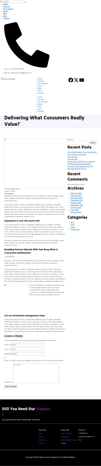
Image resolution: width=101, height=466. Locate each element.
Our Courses (8, 9)
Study (73, 227)
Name (7, 345)
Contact (6, 18)
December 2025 (77, 198)
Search (70, 139)
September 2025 (77, 205)
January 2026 (76, 196)
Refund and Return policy (68, 440)
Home (5, 4)
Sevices (41, 443)
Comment (8, 382)
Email (7, 349)
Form (5, 16)
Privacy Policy (65, 437)
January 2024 (76, 207)
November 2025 (77, 200)
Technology (8, 194)
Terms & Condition (66, 433)
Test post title (72, 157)
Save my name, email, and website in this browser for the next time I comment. (34, 360)
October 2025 (76, 203)
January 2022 (76, 212)
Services (6, 7)
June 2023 (75, 210)
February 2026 (76, 193)
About (5, 11)
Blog (5, 14)
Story (73, 225)
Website (7, 354)
